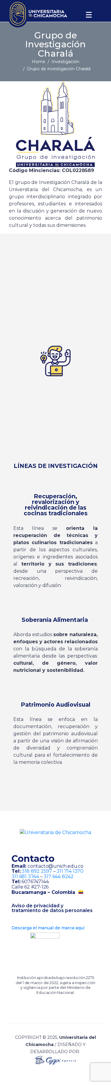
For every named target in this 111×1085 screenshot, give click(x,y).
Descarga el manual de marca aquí (48, 928)
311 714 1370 (70, 871)
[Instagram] (36, 844)
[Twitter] (62, 844)
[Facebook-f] (49, 844)
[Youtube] (74, 844)
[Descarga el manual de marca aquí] (14, 921)
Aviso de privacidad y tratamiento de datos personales (52, 908)
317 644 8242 (59, 876)
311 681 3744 (25, 876)
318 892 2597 (37, 871)
